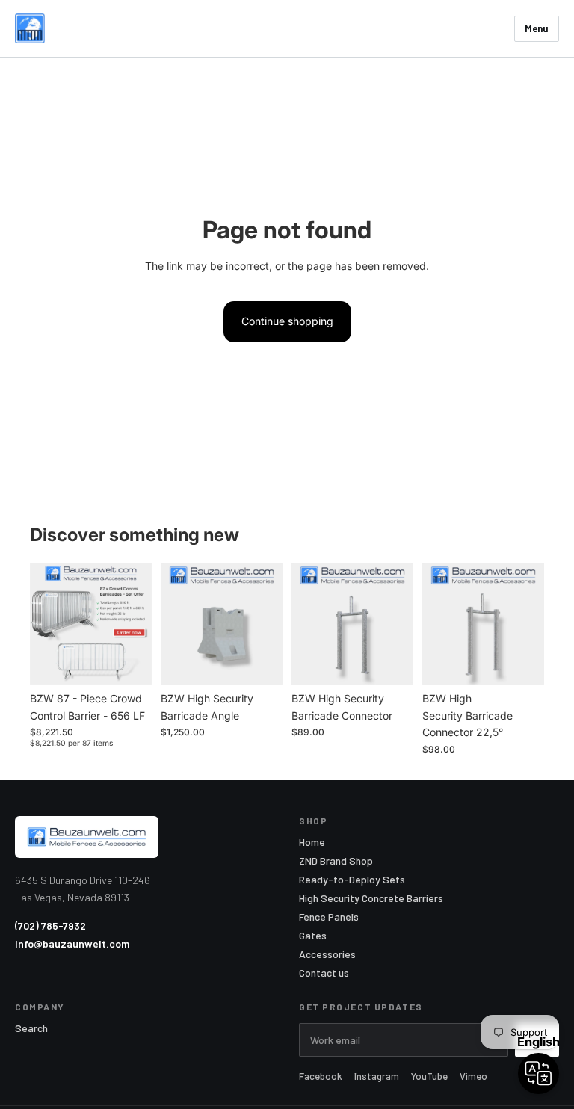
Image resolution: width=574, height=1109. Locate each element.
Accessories (327, 954)
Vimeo (473, 1076)
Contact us (324, 973)
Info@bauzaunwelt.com (72, 943)
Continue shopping (287, 321)
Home (312, 842)
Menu (537, 28)
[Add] (128, 662)
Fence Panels (329, 917)
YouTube (429, 1076)
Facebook (320, 1076)
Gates (313, 935)
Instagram (376, 1076)
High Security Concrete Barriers (371, 898)
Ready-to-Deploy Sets (352, 879)
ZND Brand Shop (336, 861)
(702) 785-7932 (50, 925)
